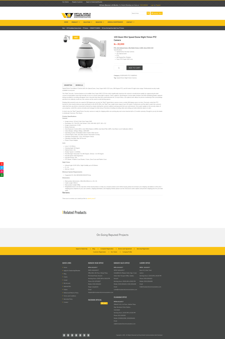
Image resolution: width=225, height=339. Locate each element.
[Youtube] (72, 335)
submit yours (91, 198)
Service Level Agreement (125, 249)
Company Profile (127, 252)
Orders (66, 289)
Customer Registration (99, 252)
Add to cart (134, 68)
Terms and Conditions (70, 296)
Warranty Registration (143, 249)
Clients (66, 277)
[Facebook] (64, 335)
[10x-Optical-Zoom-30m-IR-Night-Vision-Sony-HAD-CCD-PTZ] (91, 53)
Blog (93, 249)
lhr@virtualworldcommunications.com (150, 287)
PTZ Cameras (85, 28)
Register (158, 5)
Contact (129, 22)
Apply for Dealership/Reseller (72, 270)
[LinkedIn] (84, 335)
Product (75, 22)
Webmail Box (67, 286)
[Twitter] (68, 335)
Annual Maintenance (115, 22)
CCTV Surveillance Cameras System (74, 28)
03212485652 (144, 5)
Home (66, 22)
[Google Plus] (88, 335)
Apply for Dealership (81, 249)
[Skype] (80, 335)
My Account (67, 283)
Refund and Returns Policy (71, 293)
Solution (86, 22)
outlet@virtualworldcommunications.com (125, 289)
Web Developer (159, 335)
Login (152, 5)
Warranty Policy (68, 299)
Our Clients (114, 252)
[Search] (148, 13)
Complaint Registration (106, 249)
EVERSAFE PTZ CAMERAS (95, 28)
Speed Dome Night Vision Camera (127, 78)
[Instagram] (76, 335)
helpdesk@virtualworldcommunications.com (100, 292)
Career (66, 280)
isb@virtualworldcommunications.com (124, 324)
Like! (105, 303)
